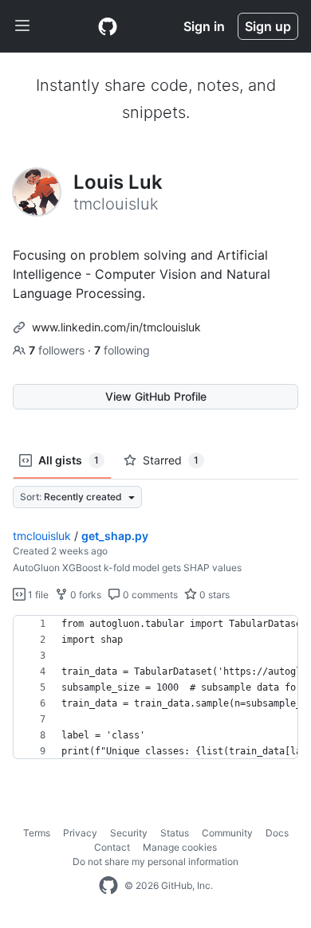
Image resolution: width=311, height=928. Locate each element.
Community (227, 833)
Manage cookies (180, 847)
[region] (155, 687)
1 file (37, 595)
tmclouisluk (42, 535)
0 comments (149, 595)
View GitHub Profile (156, 396)
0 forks (84, 595)
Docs (277, 833)
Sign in (204, 26)
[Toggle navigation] (22, 26)
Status (174, 833)
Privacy (80, 833)
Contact (112, 847)
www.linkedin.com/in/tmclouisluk (116, 327)
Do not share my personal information (155, 861)
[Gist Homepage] (107, 26)
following (122, 350)
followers (58, 350)
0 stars (213, 595)
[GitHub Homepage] (108, 885)
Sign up (268, 26)
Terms (36, 833)
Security (129, 833)
